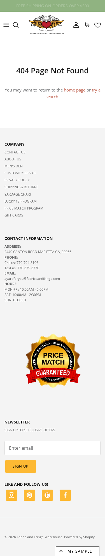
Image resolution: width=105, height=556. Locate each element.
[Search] (18, 25)
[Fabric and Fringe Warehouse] (46, 25)
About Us (12, 159)
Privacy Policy (17, 180)
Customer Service (20, 173)
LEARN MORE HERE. (81, 8)
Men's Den (13, 166)
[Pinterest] (29, 496)
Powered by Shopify (79, 537)
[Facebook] (65, 496)
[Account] (75, 25)
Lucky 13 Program (20, 201)
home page (74, 90)
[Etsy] (47, 496)
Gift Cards (13, 215)
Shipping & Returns (21, 187)
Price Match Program (23, 208)
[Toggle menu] (6, 25)
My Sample (79, 551)
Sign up (21, 466)
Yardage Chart (18, 194)
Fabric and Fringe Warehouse (39, 537)
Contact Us (14, 152)
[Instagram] (11, 496)
